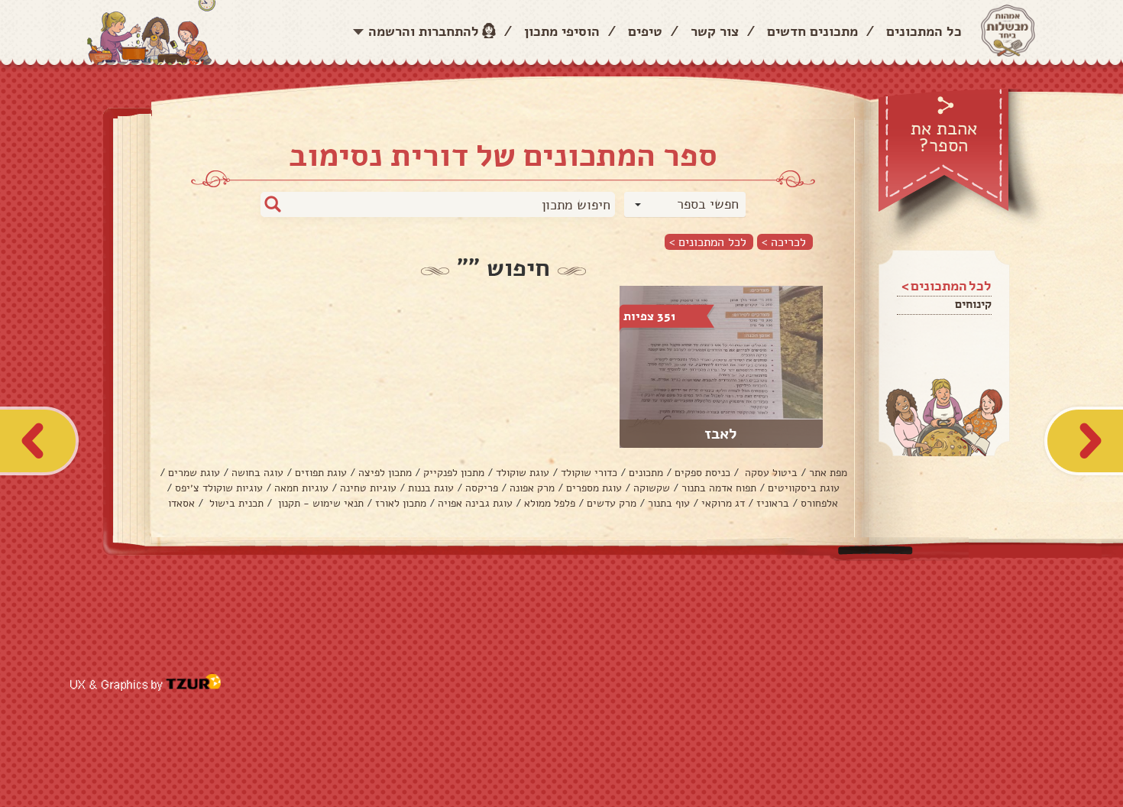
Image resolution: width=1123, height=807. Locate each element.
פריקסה (481, 488)
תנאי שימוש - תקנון (319, 503)
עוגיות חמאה (301, 488)
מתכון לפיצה (385, 472)
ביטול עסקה (770, 472)
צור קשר (715, 31)
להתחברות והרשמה (423, 31)
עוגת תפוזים (321, 472)
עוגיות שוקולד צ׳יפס (219, 488)
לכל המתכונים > (707, 242)
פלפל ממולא (549, 503)
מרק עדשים (611, 503)
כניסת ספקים (702, 472)
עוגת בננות (431, 488)
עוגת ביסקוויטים (804, 488)
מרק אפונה (532, 488)
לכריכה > (784, 242)
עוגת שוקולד (522, 472)
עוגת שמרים (194, 472)
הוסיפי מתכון (562, 31)
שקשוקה (651, 488)
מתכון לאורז (400, 503)
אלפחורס (819, 503)
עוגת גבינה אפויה (475, 503)
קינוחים (973, 304)
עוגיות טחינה (368, 488)
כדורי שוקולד (589, 472)
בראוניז (772, 503)
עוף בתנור (669, 503)
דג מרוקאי (723, 503)
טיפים (645, 31)
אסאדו (181, 503)
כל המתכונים (924, 31)
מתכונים (646, 472)
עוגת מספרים (594, 488)
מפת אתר (828, 472)
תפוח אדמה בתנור (718, 488)
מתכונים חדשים (812, 31)
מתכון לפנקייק (453, 472)
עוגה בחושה (257, 472)
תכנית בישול (235, 503)
